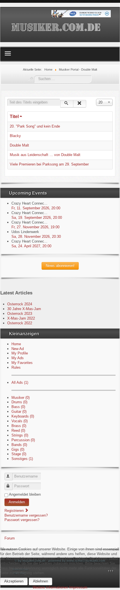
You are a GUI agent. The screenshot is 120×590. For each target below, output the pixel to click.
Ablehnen (40, 581)
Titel (14, 116)
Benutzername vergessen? (26, 515)
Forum (9, 538)
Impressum (78, 587)
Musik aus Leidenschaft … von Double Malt (45, 155)
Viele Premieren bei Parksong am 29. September (49, 164)
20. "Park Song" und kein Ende (35, 126)
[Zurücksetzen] (79, 103)
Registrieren (14, 511)
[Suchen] (66, 103)
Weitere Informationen (50, 587)
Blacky (15, 136)
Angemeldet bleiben (25, 494)
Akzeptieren (13, 581)
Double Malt (19, 145)
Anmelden (17, 502)
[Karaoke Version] (81, 13)
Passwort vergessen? (21, 520)
